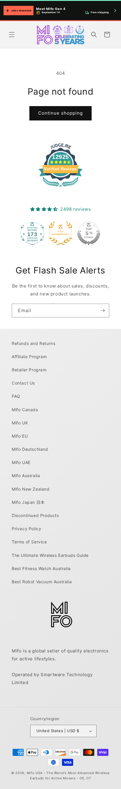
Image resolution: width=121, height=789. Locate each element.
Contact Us (23, 382)
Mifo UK (20, 422)
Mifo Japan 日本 (28, 502)
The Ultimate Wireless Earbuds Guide (50, 555)
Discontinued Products (35, 515)
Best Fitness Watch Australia (41, 568)
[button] (11, 34)
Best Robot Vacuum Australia (42, 581)
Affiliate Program (29, 356)
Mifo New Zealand (31, 489)
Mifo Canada (25, 409)
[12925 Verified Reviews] (60, 188)
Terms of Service (29, 541)
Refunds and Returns (33, 343)
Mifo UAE (21, 462)
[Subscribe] (102, 310)
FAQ (16, 396)
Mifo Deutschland (30, 449)
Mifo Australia (26, 475)
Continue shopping (60, 113)
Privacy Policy (26, 528)
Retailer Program (29, 369)
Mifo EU (20, 435)
